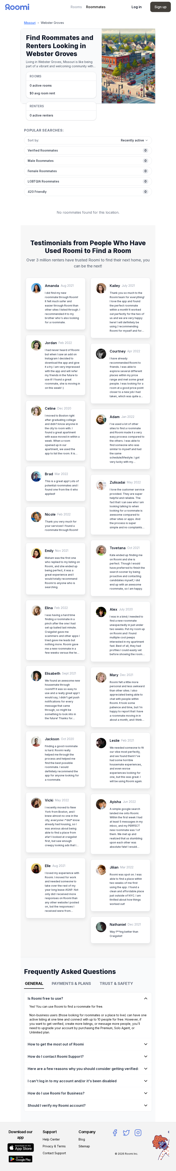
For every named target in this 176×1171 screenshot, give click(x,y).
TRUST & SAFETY (116, 983)
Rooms (76, 7)
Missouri (30, 23)
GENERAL (34, 983)
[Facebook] (114, 1132)
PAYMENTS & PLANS (71, 983)
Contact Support (54, 1153)
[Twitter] (126, 1132)
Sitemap (84, 1146)
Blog (82, 1139)
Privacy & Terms (54, 1146)
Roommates (95, 7)
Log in (137, 7)
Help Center (51, 1139)
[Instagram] (138, 1132)
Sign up (161, 7)
